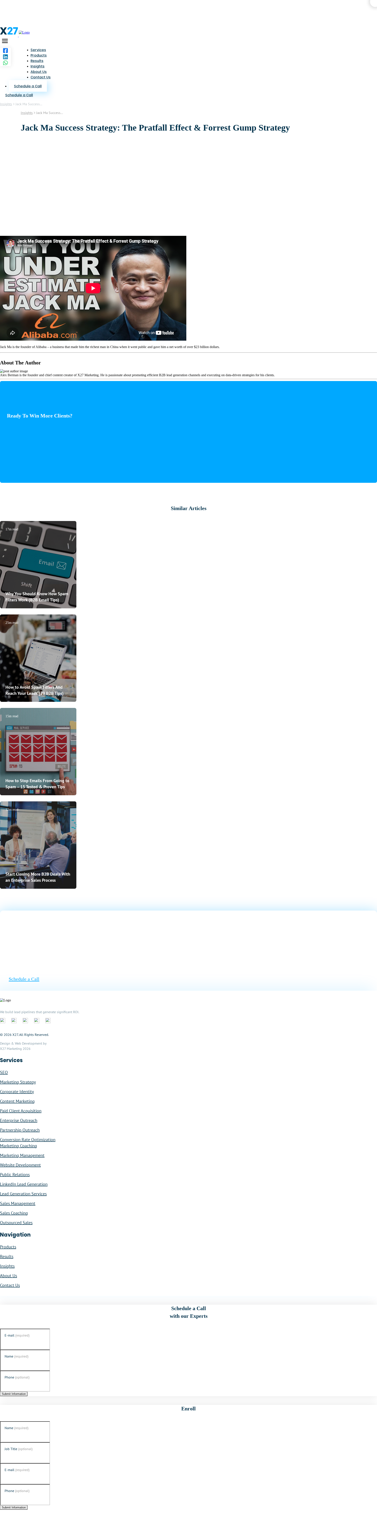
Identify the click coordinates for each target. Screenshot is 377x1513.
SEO (4, 1072)
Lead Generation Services (23, 1194)
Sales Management (17, 1203)
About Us (39, 71)
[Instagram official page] (36, 1020)
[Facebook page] (5, 51)
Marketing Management (22, 1155)
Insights (38, 66)
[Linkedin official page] (14, 1020)
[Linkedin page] (5, 57)
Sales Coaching (14, 1213)
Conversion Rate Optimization (27, 1139)
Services (38, 49)
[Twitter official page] (25, 1020)
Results (37, 60)
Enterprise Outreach (18, 1120)
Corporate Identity (17, 1091)
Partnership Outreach (20, 1130)
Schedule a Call (23, 425)
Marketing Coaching (18, 1146)
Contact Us (41, 77)
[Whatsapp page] (5, 63)
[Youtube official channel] (48, 1020)
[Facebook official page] (2, 1020)
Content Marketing (17, 1101)
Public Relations (15, 1174)
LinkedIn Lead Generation (24, 1184)
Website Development (20, 1165)
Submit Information (14, 1394)
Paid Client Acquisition (20, 1111)
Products (39, 55)
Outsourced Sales (16, 1222)
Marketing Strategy (18, 1082)
